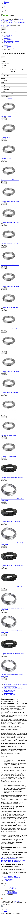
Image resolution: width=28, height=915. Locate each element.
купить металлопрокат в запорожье (13, 688)
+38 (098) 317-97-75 (12, 887)
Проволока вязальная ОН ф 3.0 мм (10, 328)
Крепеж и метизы (8, 35)
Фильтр (3, 57)
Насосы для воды (8, 42)
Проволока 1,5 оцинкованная (8, 456)
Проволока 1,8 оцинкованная (8, 435)
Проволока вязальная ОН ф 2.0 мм (10, 307)
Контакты (6, 2)
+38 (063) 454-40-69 (7, 21)
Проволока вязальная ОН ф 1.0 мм (10, 201)
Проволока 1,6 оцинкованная (8, 413)
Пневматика (7, 36)
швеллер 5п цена (8, 693)
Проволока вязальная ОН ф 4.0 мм (10, 350)
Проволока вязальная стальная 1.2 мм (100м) (12, 586)
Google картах (16, 901)
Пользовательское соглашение (12, 877)
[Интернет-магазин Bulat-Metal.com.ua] (7, 16)
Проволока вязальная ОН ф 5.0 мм (10, 371)
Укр (5, 7)
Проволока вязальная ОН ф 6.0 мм (10, 392)
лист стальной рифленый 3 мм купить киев (15, 684)
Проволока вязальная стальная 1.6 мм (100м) (12, 653)
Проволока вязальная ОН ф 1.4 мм (10, 243)
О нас (5, 3)
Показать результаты (6, 96)
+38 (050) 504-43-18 (13, 22)
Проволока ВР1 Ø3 (6, 116)
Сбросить (3, 61)
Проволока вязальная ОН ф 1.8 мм (10, 286)
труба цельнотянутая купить (11, 695)
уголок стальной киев (9, 690)
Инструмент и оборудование (11, 41)
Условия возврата (8, 879)
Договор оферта (8, 880)
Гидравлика (7, 38)
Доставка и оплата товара (10, 876)
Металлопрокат (8, 39)
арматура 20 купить (9, 691)
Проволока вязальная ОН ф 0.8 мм (10, 180)
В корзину (3, 119)
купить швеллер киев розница (12, 687)
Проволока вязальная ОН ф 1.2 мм (10, 222)
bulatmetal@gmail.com (12, 895)
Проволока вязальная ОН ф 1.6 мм (10, 265)
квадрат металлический (10, 686)
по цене (10, 98)
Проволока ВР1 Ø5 (6, 158)
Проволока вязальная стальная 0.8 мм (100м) (12, 477)
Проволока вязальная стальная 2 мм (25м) (12, 521)
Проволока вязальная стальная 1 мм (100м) (12, 565)
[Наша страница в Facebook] (2, 907)
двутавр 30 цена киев (9, 694)
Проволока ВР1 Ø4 (6, 137)
